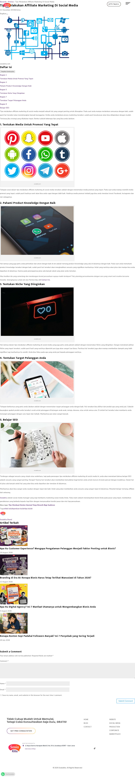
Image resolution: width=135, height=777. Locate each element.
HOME (86, 719)
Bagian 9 (3, 104)
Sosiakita (3, 498)
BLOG (86, 723)
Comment (4, 661)
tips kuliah (29, 509)
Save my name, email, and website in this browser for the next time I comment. (32, 695)
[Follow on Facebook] (85, 748)
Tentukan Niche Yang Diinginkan (12, 93)
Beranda (3, 2)
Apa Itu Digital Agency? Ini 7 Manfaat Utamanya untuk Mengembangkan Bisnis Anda (48, 607)
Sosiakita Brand (6, 519)
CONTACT (88, 727)
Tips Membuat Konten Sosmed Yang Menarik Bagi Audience (31, 505)
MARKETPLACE (114, 734)
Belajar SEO (4, 108)
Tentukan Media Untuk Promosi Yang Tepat (16, 79)
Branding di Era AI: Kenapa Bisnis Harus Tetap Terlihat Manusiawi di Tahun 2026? (45, 578)
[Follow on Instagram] (90, 748)
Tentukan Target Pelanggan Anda (13, 100)
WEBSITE (112, 719)
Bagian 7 (3, 97)
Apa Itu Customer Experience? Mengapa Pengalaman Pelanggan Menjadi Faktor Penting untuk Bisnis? (58, 549)
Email (3, 690)
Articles (11, 2)
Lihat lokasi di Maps (30, 749)
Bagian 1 (3, 75)
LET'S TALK (112, 4)
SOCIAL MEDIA (114, 723)
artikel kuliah (8, 509)
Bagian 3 (3, 82)
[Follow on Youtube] (104, 748)
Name (3, 683)
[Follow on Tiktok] (94, 748)
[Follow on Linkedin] (99, 748)
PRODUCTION (114, 727)
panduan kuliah (19, 509)
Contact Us (45, 280)
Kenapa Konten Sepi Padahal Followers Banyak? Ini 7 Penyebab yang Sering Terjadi (47, 636)
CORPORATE (114, 730)
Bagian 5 (3, 89)
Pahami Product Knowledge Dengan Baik (16, 86)
